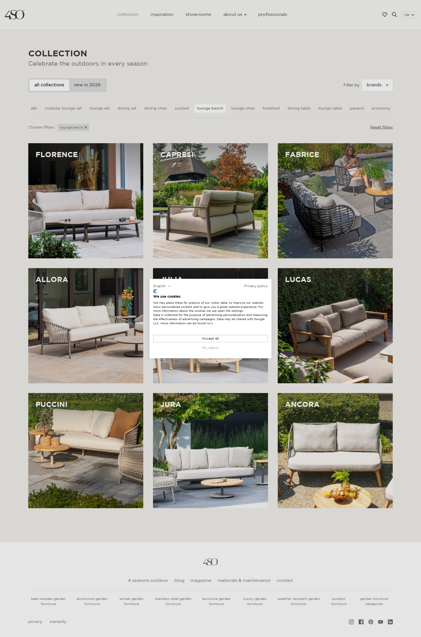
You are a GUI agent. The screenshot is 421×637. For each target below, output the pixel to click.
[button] (162, 286)
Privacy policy (256, 285)
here (210, 323)
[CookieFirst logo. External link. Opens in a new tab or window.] (155, 291)
